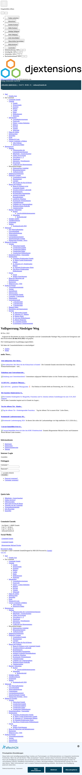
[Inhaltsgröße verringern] (21, 50)
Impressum (8, 444)
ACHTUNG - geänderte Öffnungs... (13, 383)
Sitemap (7, 449)
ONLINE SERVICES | (9, 85)
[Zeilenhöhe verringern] (17, 54)
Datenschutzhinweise (11, 447)
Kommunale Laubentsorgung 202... (13, 416)
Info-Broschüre (9, 509)
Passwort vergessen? (11, 478)
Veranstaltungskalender (12, 507)
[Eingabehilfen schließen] (6, 13)
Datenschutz (9, 446)
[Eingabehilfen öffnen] (4, 4)
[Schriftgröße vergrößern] (21, 52)
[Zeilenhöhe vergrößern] (20, 54)
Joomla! (49, 550)
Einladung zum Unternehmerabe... (13, 372)
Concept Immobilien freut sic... (11, 426)
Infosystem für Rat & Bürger (14, 503)
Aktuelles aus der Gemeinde (14, 505)
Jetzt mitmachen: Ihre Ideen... (11, 361)
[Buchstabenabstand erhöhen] (25, 56)
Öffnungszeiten (9, 502)
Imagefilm (8, 511)
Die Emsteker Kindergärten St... (12, 393)
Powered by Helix (6, 549)
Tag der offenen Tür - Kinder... (11, 406)
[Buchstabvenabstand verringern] (23, 56)
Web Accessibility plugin (8, 79)
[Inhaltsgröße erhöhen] (24, 50)
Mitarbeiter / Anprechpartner (14, 498)
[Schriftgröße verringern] (18, 52)
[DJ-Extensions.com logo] (41, 77)
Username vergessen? (11, 480)
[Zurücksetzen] (2, 13)
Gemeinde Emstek (7, 538)
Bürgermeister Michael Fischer (11, 545)
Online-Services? (10, 500)
